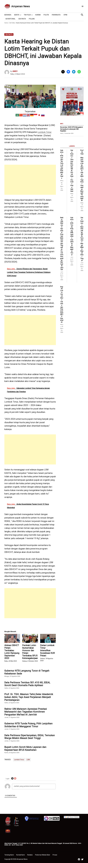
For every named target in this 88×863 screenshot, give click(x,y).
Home (6, 23)
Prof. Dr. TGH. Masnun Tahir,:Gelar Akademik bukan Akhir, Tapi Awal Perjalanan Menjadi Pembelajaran (28, 697)
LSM (28, 759)
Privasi (55, 855)
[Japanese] (39, 115)
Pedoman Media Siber (42, 855)
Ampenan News (20, 6)
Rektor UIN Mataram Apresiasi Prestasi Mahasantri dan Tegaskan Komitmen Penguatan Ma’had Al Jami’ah (25, 711)
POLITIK (46, 15)
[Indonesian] (35, 115)
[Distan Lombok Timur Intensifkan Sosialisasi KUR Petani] (48, 638)
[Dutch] (25, 115)
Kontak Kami (20, 855)
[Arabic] (17, 115)
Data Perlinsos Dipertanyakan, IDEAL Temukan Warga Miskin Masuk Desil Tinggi (29, 737)
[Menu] (82, 6)
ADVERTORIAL (10, 19)
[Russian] (43, 115)
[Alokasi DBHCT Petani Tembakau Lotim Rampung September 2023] (12, 638)
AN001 (15, 71)
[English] (28, 115)
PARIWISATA (56, 15)
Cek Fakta (12, 23)
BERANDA (7, 15)
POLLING (32, 19)
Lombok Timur (45, 132)
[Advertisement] (30, 180)
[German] (32, 115)
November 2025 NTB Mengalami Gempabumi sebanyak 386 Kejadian (71, 129)
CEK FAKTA (22, 19)
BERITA (16, 15)
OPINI (65, 15)
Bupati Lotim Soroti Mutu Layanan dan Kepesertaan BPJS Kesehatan (25, 748)
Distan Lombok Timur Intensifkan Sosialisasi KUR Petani (47, 650)
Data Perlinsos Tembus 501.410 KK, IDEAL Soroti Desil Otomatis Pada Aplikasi (27, 684)
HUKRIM (38, 15)
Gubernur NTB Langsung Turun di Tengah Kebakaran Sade (26, 672)
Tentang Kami (9, 855)
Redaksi (30, 855)
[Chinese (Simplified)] (21, 115)
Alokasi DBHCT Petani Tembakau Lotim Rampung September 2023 (11, 651)
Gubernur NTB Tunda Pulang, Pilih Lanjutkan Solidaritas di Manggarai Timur (28, 725)
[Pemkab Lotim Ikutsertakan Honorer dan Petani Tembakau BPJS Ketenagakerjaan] (30, 638)
